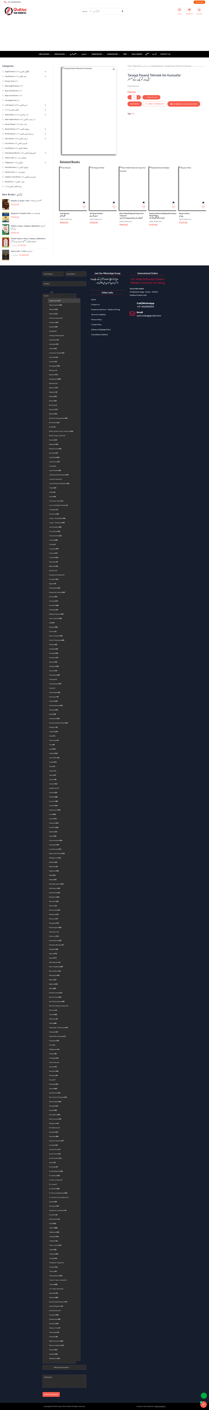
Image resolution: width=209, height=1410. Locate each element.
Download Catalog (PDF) (185, 104)
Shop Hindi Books (13, 91)
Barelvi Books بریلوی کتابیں (17, 129)
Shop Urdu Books (13, 95)
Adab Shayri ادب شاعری (16, 115)
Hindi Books (59, 54)
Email (140, 312)
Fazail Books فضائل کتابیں (16, 148)
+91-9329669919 (14, 2)
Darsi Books (97, 54)
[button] (199, 2)
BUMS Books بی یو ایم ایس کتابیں (19, 134)
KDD (133, 114)
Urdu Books (44, 54)
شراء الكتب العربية (13, 186)
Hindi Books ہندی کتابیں (16, 76)
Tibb (124, 54)
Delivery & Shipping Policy (101, 329)
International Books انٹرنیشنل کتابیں (20, 153)
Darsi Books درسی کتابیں (16, 138)
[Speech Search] (122, 11)
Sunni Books (112, 54)
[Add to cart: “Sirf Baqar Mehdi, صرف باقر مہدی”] (114, 202)
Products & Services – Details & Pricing (105, 309)
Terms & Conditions (98, 314)
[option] (64, 300)
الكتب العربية (12, 110)
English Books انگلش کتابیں (17, 71)
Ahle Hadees (137, 54)
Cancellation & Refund (99, 334)
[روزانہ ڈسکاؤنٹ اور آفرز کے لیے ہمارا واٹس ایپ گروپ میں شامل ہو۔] (122, 280)
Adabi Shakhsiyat (157, 66)
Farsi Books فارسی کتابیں (16, 143)
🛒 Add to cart (151, 97)
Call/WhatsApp (145, 303)
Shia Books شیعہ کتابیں (14, 182)
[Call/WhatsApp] (132, 304)
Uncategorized (12, 100)
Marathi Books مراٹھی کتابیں (17, 167)
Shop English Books (14, 86)
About (93, 299)
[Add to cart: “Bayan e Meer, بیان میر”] (203, 202)
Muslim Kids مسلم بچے (15, 172)
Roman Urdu (11, 81)
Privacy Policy (96, 319)
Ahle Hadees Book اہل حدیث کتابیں (20, 119)
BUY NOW (135, 104)
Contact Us (165, 54)
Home (129, 66)
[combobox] (47, 292)
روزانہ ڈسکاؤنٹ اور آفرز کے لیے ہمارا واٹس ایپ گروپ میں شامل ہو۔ (104, 281)
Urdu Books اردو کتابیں (16, 105)
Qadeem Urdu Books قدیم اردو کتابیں (20, 177)
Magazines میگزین (14, 162)
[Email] (132, 313)
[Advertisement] (104, 34)
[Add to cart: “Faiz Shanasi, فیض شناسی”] (84, 202)
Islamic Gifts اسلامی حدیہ (15, 158)
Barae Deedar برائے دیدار (16, 124)
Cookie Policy (96, 324)
